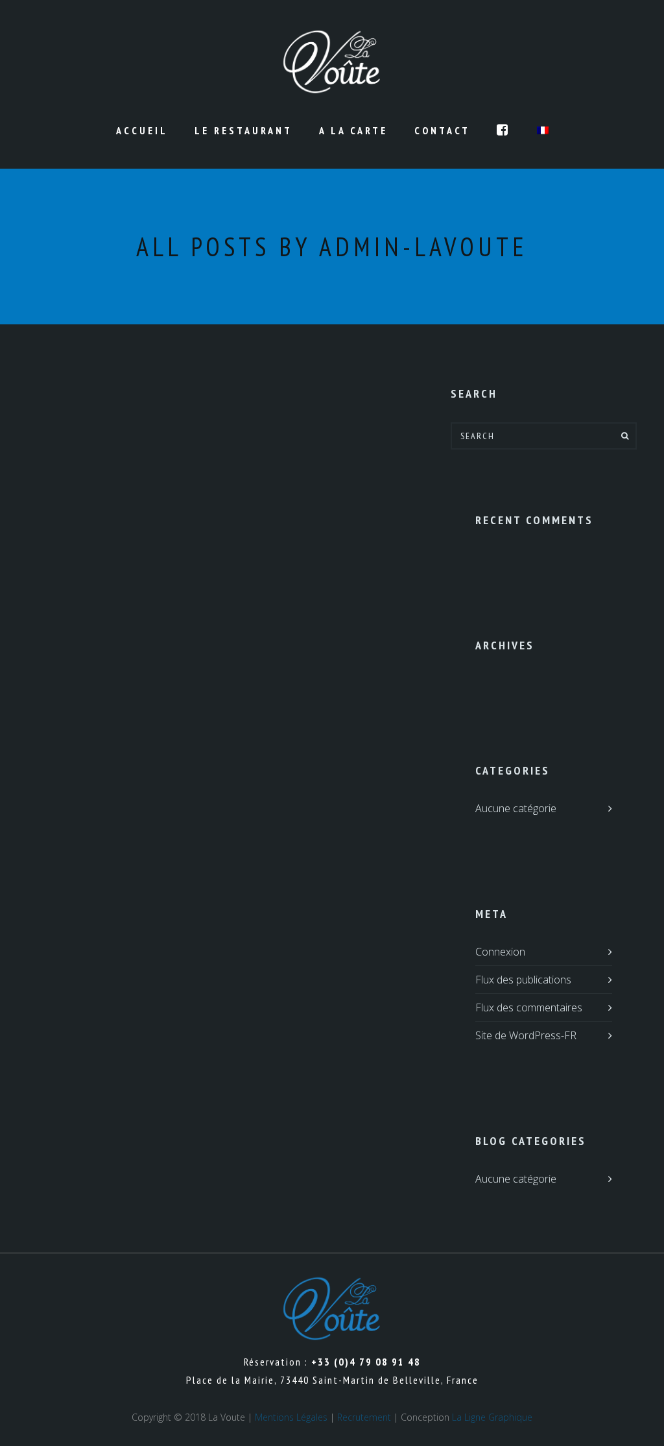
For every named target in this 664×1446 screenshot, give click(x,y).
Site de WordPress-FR (525, 1035)
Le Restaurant (243, 130)
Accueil (142, 130)
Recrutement (364, 1417)
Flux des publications (523, 979)
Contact (442, 130)
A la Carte (353, 130)
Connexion (500, 952)
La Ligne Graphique (492, 1417)
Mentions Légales (291, 1417)
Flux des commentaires (528, 1007)
